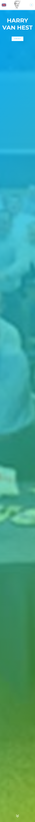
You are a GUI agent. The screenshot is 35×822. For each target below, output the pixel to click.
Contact (17, 39)
